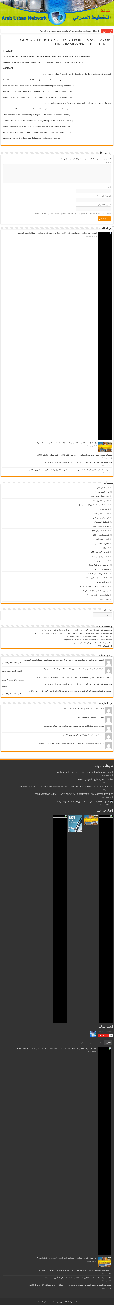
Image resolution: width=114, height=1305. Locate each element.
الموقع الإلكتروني (104, 205)
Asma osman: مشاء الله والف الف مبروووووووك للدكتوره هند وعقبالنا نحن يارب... (74, 726)
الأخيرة (108, 1043)
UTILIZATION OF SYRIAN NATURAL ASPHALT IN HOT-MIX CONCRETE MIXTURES (73, 794)
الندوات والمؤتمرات (101, 556)
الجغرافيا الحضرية (102, 543)
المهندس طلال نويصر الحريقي (13, 662)
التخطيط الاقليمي (102, 522)
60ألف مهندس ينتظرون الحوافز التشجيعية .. (94, 779)
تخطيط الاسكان (103, 569)
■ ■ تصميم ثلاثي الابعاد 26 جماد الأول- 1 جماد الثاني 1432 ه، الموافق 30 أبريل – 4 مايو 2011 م (77, 462)
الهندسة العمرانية (102, 561)
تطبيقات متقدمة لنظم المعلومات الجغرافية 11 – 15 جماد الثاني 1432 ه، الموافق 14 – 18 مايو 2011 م (62, 31)
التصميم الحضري (103, 535)
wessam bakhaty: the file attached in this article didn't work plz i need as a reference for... (70, 743)
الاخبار (107, 509)
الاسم (108, 187)
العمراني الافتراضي (102, 552)
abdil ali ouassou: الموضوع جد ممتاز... (89, 717)
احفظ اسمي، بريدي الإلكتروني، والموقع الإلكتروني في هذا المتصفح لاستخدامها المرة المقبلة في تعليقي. (72, 213)
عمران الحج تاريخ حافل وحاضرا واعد (95, 586)
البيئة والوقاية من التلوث (100, 518)
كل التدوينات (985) (105, 646)
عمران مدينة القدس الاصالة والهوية (96, 591)
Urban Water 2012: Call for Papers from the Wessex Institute (89, 636)
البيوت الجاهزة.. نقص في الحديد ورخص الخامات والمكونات (83, 801)
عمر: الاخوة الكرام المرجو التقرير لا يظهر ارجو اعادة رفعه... (81, 735)
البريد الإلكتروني (104, 196)
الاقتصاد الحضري (103, 513)
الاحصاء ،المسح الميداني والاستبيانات (95, 505)
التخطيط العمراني (102, 531)
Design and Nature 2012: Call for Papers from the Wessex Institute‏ (87, 640)
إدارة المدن (105, 488)
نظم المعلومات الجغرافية (100, 595)
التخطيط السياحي (102, 526)
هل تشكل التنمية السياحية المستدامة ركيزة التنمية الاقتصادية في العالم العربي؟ (67, 443)
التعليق (107, 162)
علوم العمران (104, 582)
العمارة (106, 548)
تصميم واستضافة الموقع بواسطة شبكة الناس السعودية (57, 1301)
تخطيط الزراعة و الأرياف (100, 574)
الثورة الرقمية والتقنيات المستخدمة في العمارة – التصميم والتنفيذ (84, 772)
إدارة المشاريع (103, 492)
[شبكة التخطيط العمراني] (57, 13)
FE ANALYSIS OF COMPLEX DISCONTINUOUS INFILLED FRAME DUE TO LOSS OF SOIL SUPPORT (66, 787)
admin (4, 687)
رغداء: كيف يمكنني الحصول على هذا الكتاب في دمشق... (83, 708)
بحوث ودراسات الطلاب (100, 565)
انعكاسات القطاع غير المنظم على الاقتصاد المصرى (93, 643)
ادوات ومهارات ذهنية (101, 496)
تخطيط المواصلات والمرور (99, 578)
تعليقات (90, 1043)
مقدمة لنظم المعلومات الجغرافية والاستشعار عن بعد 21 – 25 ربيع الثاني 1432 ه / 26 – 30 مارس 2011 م (73, 633)
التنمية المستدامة (102, 539)
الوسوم (80, 1043)
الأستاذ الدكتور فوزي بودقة (12, 671)
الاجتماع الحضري (103, 500)
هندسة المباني (104, 599)
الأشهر (99, 1043)
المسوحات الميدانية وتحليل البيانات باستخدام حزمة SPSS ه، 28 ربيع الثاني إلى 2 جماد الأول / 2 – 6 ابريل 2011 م (70, 470)
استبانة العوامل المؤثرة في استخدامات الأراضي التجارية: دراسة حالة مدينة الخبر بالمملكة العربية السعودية (57, 233)
